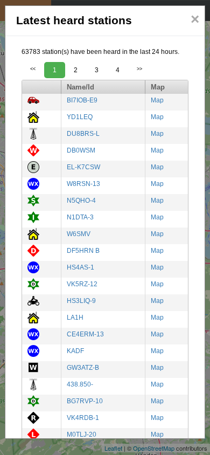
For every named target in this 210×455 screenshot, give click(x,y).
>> (139, 69)
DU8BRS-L (83, 133)
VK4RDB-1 (83, 418)
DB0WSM (81, 150)
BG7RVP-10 (85, 401)
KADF (75, 351)
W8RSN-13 (83, 184)
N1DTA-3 (80, 217)
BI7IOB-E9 (82, 100)
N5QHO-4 (81, 200)
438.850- (80, 384)
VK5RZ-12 (82, 284)
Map (157, 100)
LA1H (75, 317)
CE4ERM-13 (85, 334)
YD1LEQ (80, 117)
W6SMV (78, 234)
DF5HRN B (83, 250)
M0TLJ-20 (81, 434)
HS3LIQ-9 (81, 301)
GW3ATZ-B (83, 367)
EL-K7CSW (83, 167)
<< (33, 69)
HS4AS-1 (80, 267)
